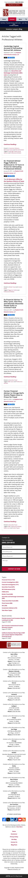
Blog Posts (14, 845)
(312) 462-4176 (16, 746)
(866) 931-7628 (16, 798)
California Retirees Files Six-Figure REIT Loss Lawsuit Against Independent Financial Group (13, 634)
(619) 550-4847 (16, 735)
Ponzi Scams (7, 603)
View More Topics (7, 610)
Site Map (14, 839)
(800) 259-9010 (17, 665)
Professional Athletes (16, 153)
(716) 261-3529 (16, 760)
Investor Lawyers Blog (14, 12)
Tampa (14, 718)
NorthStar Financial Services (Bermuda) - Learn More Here (14, 23)
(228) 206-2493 (16, 711)
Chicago (14, 741)
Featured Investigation (10, 584)
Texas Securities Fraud (10, 601)
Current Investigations (10, 582)
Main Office (14, 654)
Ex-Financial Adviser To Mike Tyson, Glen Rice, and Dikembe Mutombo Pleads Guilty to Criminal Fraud (13, 303)
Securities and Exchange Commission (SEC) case (13, 73)
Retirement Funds (8, 149)
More (20, 19)
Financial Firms (8, 580)
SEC (4, 605)
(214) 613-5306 (16, 773)
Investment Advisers (14, 148)
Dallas (14, 766)
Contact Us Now (14, 569)
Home (4, 19)
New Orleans (14, 779)
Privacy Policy (14, 837)
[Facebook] (4, 819)
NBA (9, 526)
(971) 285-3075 (16, 700)
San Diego (14, 729)
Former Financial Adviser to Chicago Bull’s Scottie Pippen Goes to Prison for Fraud (14, 394)
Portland (14, 694)
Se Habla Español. (14, 25)
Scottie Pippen (16, 528)
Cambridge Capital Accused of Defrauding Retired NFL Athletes (13, 48)
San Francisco (14, 804)
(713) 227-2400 (16, 661)
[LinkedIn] (12, 819)
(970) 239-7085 (16, 676)
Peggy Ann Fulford (12, 290)
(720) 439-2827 (16, 688)
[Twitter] (8, 819)
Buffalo (14, 752)
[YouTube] (20, 819)
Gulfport (14, 706)
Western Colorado (14, 671)
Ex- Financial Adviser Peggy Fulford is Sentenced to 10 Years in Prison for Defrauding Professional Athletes (14, 165)
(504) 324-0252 (16, 786)
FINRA (5, 592)
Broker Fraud (12, 287)
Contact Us (14, 842)
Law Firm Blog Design (14, 876)
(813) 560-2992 (16, 723)
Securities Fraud (13, 380)
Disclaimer (14, 834)
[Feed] (24, 819)
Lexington (14, 793)
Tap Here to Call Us (14, 5)
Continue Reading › (10, 144)
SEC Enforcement (19, 149)
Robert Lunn (7, 528)
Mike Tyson (11, 381)
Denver (14, 683)
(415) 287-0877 (16, 810)
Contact (12, 19)
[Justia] (16, 819)
